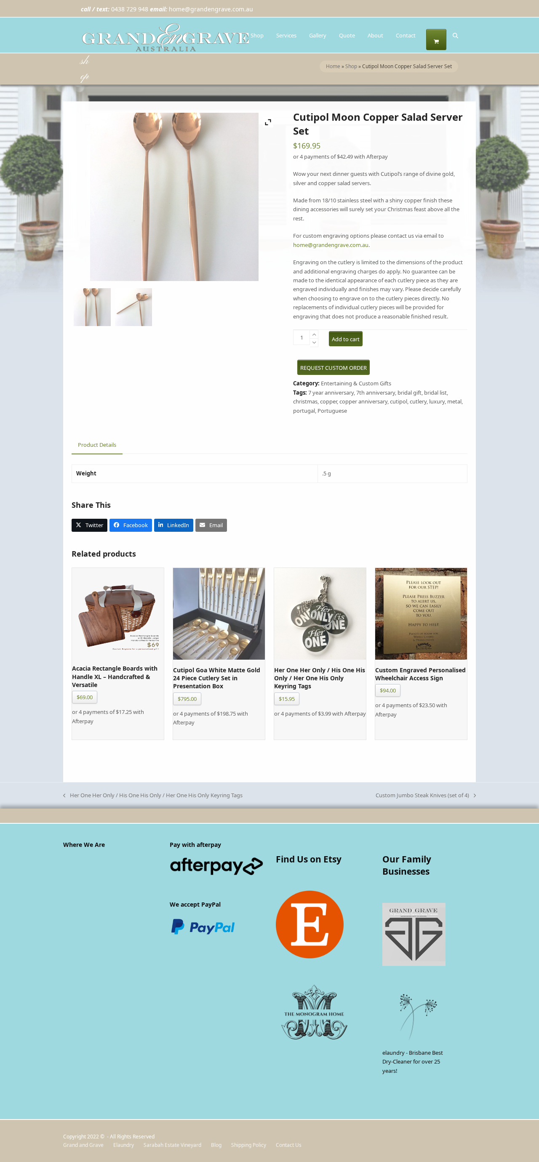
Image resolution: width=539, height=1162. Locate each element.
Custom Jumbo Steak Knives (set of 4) (422, 795)
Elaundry (123, 1145)
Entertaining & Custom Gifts (356, 383)
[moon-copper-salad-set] (92, 308)
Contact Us (289, 1145)
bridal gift (410, 392)
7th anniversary (375, 392)
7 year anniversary (331, 392)
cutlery (418, 401)
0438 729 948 (129, 9)
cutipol (398, 401)
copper (328, 401)
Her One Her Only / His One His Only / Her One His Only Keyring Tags (153, 795)
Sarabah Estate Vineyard (172, 1145)
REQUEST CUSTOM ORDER (333, 367)
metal (454, 401)
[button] (436, 39)
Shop (351, 66)
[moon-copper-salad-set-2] (133, 308)
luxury (437, 401)
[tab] (97, 445)
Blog (216, 1145)
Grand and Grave (83, 1145)
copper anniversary (363, 401)
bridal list (435, 392)
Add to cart (346, 339)
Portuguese (332, 410)
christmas (305, 401)
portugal (304, 410)
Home (333, 66)
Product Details (97, 444)
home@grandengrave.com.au (211, 9)
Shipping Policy (248, 1145)
